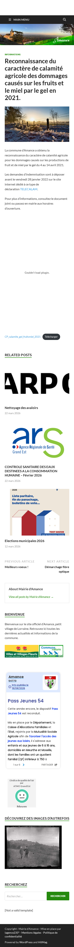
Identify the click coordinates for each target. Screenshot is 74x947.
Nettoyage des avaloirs (21, 408)
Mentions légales (31, 932)
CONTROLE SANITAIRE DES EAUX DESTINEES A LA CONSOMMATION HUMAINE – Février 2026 (31, 471)
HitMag (42, 942)
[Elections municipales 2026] (37, 513)
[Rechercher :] (37, 896)
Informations (12, 54)
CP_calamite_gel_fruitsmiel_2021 (23, 336)
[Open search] (64, 19)
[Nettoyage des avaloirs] (37, 383)
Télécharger (51, 336)
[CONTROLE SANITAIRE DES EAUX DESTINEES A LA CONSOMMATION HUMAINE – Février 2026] (37, 442)
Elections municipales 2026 (24, 541)
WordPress (26, 942)
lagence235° (12, 932)
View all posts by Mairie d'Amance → (31, 596)
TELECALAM (28, 189)
